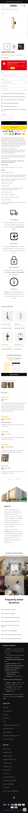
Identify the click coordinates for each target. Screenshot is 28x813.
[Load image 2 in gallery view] (14, 47)
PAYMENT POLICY (7, 763)
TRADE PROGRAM (7, 732)
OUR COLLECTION (7, 711)
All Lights (7, 9)
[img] (4, 397)
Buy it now (14, 127)
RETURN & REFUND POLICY (9, 759)
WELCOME (5, 707)
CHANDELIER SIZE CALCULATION (11, 725)
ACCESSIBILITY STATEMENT (9, 780)
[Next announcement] (25, 1)
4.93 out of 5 (18, 358)
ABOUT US (5, 714)
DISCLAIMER (6, 787)
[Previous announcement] (3, 1)
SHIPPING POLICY (7, 752)
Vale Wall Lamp (17, 324)
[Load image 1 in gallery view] (7, 47)
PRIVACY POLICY (7, 749)
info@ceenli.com (15, 672)
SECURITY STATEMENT (8, 784)
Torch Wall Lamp (4, 344)
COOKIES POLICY (7, 770)
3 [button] (14, 479)
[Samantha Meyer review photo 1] (5, 458)
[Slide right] (26, 47)
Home (2, 9)
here (14, 674)
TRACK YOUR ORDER (8, 739)
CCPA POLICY (6, 773)
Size (2, 72)
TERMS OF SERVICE (7, 756)
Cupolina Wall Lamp (18, 344)
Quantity (3, 114)
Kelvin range (4, 86)
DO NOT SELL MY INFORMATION (11, 791)
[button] (3, 5)
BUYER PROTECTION (8, 728)
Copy (12, 68)
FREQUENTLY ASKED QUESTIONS (11, 735)
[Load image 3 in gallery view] (21, 47)
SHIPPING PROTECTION (9, 777)
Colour (2, 79)
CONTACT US (6, 718)
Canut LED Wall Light (5, 324)
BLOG (4, 721)
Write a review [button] (14, 374)
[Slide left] (1, 47)
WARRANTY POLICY (8, 766)
